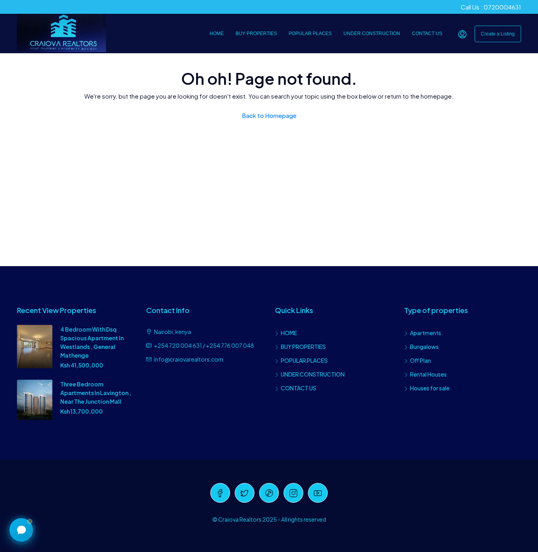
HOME (217, 33)
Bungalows (424, 346)
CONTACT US (427, 33)
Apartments (425, 332)
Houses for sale (429, 388)
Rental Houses (428, 374)
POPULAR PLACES (310, 33)
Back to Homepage (269, 115)
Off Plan (420, 360)
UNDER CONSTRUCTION (371, 33)
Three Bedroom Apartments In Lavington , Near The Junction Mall (95, 392)
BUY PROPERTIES (256, 33)
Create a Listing (498, 34)
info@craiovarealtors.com (188, 359)
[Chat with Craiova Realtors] (21, 530)
